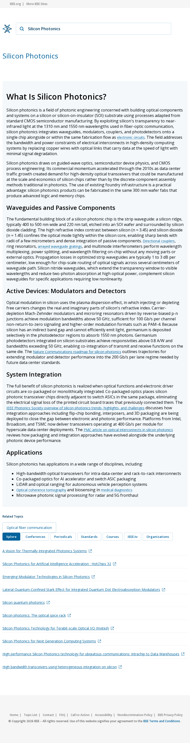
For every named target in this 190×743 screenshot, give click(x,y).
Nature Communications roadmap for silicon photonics (77, 351)
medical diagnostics (116, 490)
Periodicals (63, 536)
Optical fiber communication (29, 527)
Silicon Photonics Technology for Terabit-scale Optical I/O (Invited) (55, 628)
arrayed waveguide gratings (60, 246)
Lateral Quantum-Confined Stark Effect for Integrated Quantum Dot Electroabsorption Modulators (81, 589)
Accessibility (103, 715)
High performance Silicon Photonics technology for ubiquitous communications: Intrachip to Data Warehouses (90, 654)
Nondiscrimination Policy (135, 715)
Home (14, 715)
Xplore (11, 536)
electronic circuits (131, 137)
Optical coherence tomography (41, 490)
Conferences (35, 536)
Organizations (157, 536)
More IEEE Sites (37, 4)
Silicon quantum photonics (23, 602)
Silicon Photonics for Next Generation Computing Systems (49, 641)
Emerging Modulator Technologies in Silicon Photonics (46, 576)
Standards (89, 536)
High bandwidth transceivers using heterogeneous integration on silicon (59, 666)
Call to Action (80, 715)
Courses (112, 536)
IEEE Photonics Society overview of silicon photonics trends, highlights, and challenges (75, 408)
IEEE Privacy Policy (170, 715)
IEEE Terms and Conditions (162, 721)
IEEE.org (15, 4)
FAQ (62, 715)
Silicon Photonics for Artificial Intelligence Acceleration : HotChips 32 (56, 563)
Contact (48, 715)
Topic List (30, 715)
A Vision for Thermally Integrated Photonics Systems (44, 551)
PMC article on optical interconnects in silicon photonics (128, 429)
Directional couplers (159, 241)
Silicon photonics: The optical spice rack (34, 615)
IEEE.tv (133, 536)
